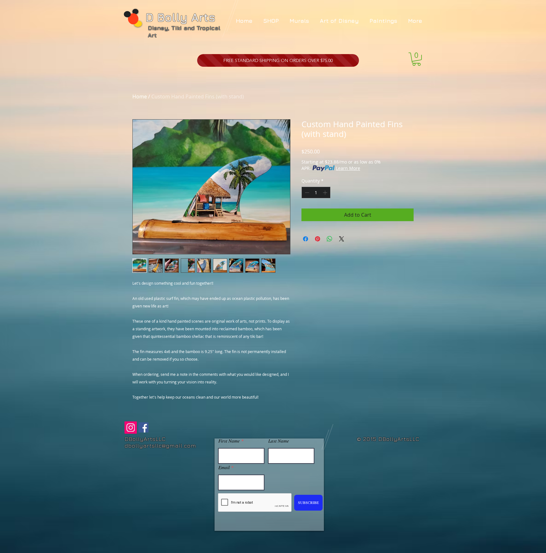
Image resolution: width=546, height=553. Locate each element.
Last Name (278, 440)
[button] (416, 59)
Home (139, 96)
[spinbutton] (316, 192)
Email (224, 467)
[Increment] (326, 192)
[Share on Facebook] (305, 239)
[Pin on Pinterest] (317, 239)
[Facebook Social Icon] (143, 427)
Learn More (348, 168)
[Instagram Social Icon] (130, 427)
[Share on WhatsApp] (329, 239)
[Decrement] (306, 192)
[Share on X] (341, 239)
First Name (229, 440)
